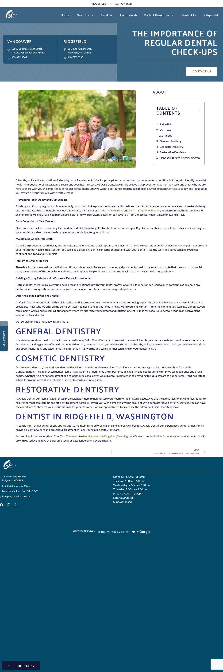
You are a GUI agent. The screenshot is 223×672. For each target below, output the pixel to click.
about (168, 135)
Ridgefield (211, 15)
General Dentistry (170, 141)
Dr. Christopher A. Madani (144, 210)
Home (65, 15)
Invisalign (156, 436)
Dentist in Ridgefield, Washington (180, 157)
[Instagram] (8, 505)
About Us (82, 15)
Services (107, 15)
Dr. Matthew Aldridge (110, 210)
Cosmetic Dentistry (171, 146)
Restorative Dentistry (173, 152)
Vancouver (166, 130)
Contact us (173, 188)
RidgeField (166, 124)
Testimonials (128, 15)
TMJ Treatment (69, 436)
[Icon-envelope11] (16, 505)
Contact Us (189, 15)
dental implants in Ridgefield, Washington (107, 436)
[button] (199, 110)
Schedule (168, 436)
